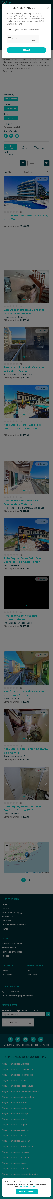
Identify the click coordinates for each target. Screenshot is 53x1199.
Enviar (26, 50)
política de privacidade (29, 1187)
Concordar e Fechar (26, 1191)
